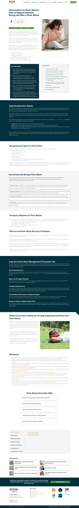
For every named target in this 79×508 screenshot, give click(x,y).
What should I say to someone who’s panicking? (32, 403)
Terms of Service (17, 506)
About (66, 2)
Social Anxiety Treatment (33, 435)
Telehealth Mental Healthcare (38, 494)
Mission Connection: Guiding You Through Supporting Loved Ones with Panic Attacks (55, 82)
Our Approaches (42, 2)
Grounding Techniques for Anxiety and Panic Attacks (55, 473)
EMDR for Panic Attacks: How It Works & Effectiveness (24, 462)
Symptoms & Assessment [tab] (15, 438)
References (48, 85)
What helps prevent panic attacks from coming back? (33, 421)
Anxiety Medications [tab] (14, 448)
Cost (48, 2)
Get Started (73, 2)
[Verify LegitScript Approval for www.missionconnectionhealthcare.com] (60, 490)
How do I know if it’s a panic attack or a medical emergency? (34, 415)
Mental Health (34, 2)
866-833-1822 (16, 500)
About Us (34, 497)
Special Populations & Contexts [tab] (17, 451)
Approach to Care (35, 491)
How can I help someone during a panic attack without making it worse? (36, 397)
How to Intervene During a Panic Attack (54, 73)
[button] (67, 65)
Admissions (34, 495)
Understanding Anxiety (33, 432)
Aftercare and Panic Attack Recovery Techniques (56, 77)
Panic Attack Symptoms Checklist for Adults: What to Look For (56, 462)
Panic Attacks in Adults (50, 468)
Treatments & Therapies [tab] (15, 442)
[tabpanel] (47, 434)
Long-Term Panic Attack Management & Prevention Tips (54, 79)
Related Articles (50, 89)
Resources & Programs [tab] (15, 432)
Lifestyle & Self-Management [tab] (16, 445)
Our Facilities (53, 2)
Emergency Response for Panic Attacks (54, 75)
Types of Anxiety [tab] (14, 435)
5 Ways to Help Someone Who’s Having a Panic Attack (26, 467)
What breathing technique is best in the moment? (32, 409)
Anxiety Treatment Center (33, 434)
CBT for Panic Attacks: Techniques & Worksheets (26, 473)
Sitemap (22, 506)
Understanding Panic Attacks (52, 69)
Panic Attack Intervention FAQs (52, 87)
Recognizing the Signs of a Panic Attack (54, 71)
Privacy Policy (11, 506)
